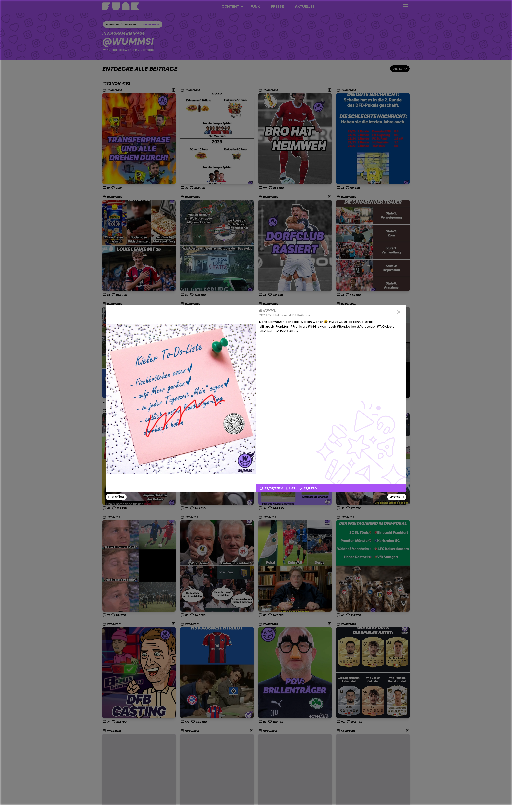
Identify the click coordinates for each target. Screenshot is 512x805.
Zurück (118, 497)
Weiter (395, 497)
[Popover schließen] (399, 312)
